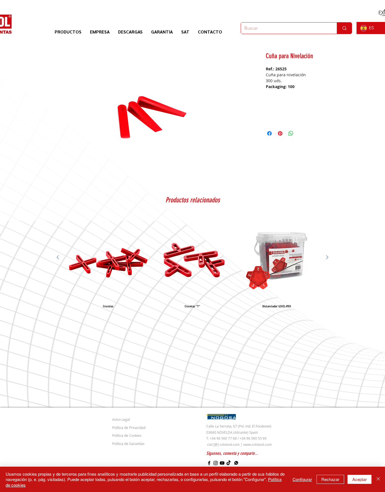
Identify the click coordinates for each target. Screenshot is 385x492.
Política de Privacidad (128, 427)
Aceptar (359, 479)
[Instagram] (215, 463)
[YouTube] (222, 463)
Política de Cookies (126, 435)
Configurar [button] (302, 479)
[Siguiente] (327, 257)
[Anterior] (57, 257)
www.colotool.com (257, 444)
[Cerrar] (378, 479)
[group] (192, 261)
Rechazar (330, 479)
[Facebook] (209, 463)
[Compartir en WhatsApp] (290, 133)
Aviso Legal (121, 419)
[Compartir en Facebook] (269, 133)
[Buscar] (344, 28)
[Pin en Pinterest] (280, 133)
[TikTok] (228, 463)
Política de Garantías (128, 443)
